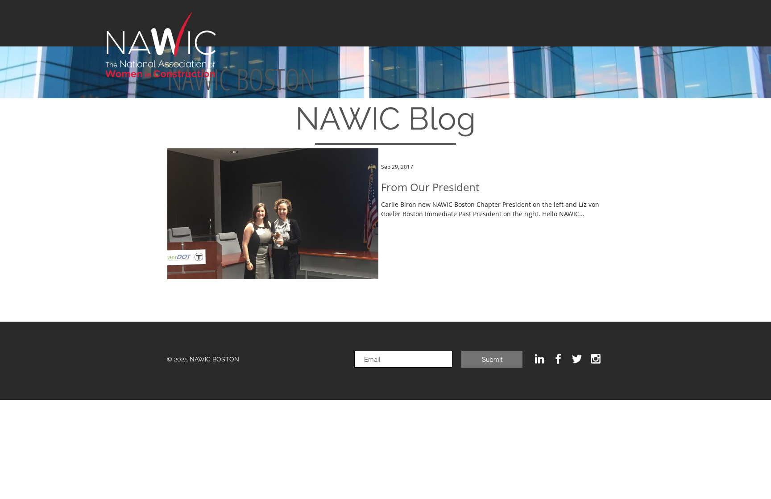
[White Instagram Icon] (595, 358)
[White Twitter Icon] (577, 358)
